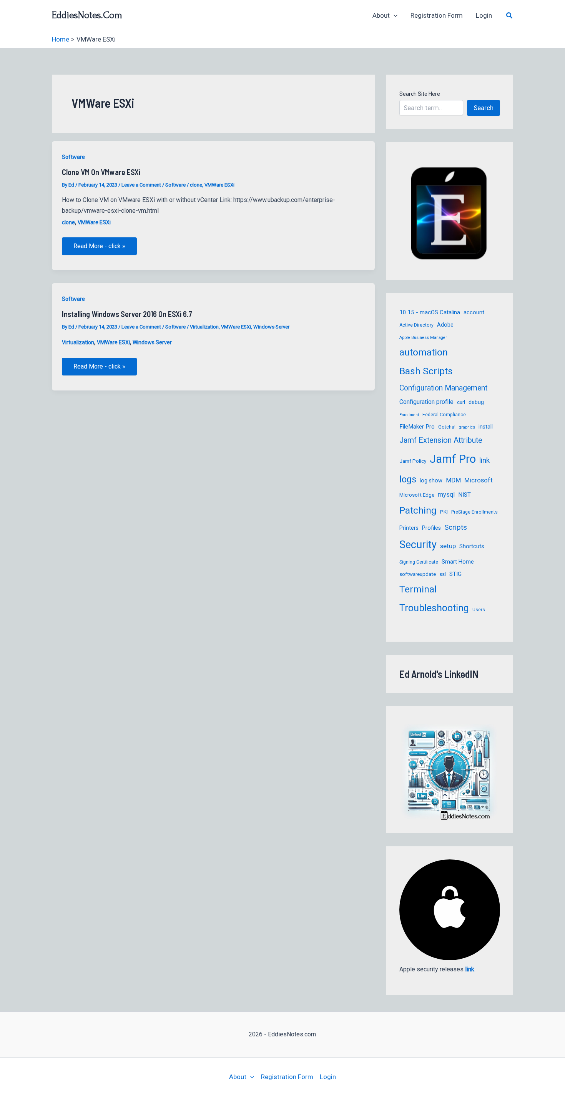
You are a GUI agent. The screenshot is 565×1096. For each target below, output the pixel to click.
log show (431, 480)
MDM (453, 480)
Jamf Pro (453, 458)
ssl (442, 574)
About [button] (381, 15)
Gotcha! (446, 427)
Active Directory (416, 325)
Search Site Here (419, 94)
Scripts (455, 527)
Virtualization (204, 327)
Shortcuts (471, 546)
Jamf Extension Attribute (440, 440)
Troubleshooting (434, 608)
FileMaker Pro (417, 426)
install (486, 427)
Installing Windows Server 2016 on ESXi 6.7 (127, 314)
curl (461, 402)
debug (476, 402)
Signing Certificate (418, 562)
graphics (467, 427)
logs (407, 479)
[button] (393, 15)
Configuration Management (443, 388)
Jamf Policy (412, 461)
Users (478, 609)
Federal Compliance (444, 414)
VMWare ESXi (219, 185)
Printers (409, 528)
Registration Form (436, 15)
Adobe (445, 325)
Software (73, 157)
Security (418, 545)
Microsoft (478, 480)
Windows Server (271, 327)
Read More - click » (99, 248)
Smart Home (458, 562)
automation (423, 352)
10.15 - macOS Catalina (429, 312)
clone (196, 185)
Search (484, 108)
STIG (455, 574)
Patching (418, 510)
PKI (444, 512)
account (474, 312)
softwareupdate (417, 574)
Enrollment (409, 414)
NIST (464, 494)
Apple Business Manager (423, 337)
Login (484, 15)
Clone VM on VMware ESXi (101, 172)
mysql (446, 494)
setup (448, 546)
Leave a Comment (141, 185)
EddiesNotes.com (87, 15)
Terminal (418, 589)
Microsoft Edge (416, 495)
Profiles (431, 528)
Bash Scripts (426, 371)
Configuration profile (426, 401)
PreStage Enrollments (474, 512)
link (484, 460)
